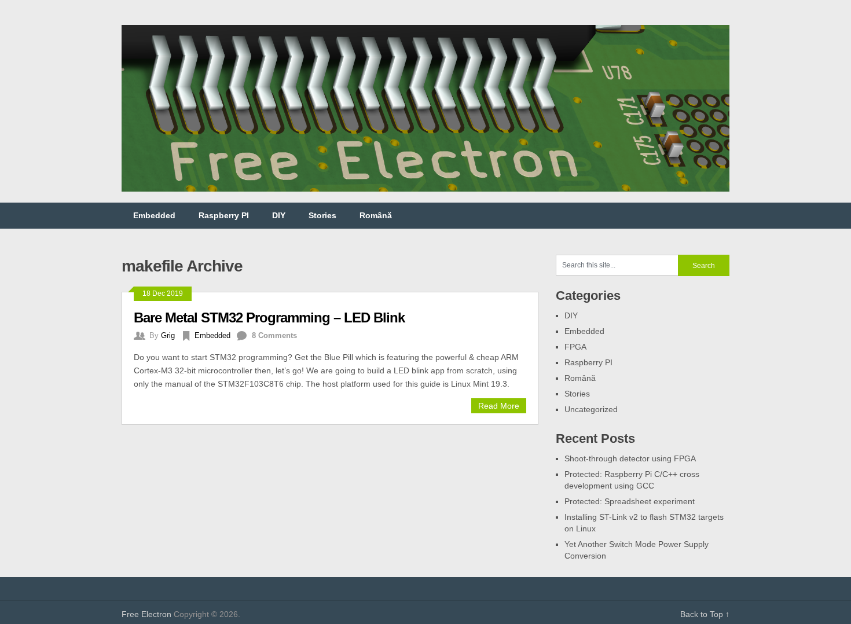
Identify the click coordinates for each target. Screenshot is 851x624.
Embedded (154, 215)
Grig (168, 335)
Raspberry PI (224, 215)
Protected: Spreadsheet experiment (629, 501)
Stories (322, 215)
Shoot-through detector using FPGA (630, 458)
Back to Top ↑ (704, 614)
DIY (278, 215)
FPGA (575, 346)
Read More (498, 405)
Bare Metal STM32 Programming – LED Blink (269, 317)
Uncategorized (591, 409)
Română (376, 215)
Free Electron (146, 614)
